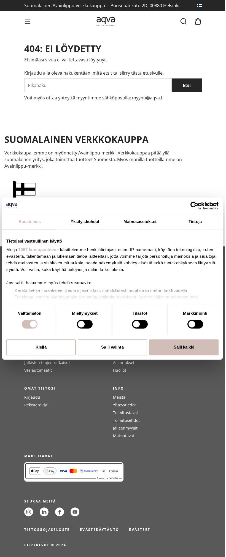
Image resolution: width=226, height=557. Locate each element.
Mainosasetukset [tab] (140, 221)
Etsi (187, 85)
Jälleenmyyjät (125, 428)
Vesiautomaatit (38, 370)
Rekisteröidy (35, 404)
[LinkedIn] (44, 512)
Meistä (119, 397)
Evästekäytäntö (99, 529)
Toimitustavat (125, 412)
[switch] (85, 324)
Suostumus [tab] (30, 221)
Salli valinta (112, 347)
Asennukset (123, 362)
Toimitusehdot (126, 420)
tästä (136, 73)
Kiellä (41, 347)
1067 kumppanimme (38, 249)
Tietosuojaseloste (47, 529)
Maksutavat (123, 435)
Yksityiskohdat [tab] (85, 221)
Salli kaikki (184, 347)
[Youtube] (75, 512)
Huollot (119, 370)
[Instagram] (28, 512)
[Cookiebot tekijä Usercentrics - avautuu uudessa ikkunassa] (194, 206)
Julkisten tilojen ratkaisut (47, 362)
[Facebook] (59, 512)
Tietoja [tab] (195, 221)
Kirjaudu (32, 397)
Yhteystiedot (124, 404)
